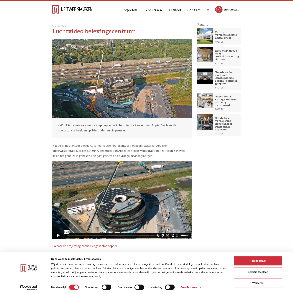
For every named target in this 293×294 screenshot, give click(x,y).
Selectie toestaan (258, 271)
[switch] (106, 287)
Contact (194, 10)
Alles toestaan (258, 260)
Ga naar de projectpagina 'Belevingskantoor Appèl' (84, 246)
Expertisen (152, 10)
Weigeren (257, 282)
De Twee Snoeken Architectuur (72, 9)
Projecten (130, 10)
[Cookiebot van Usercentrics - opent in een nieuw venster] (29, 287)
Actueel (174, 10)
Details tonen (189, 287)
